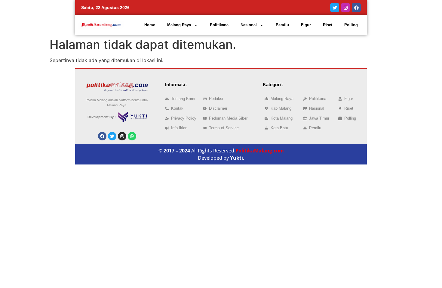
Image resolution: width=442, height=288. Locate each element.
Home (149, 25)
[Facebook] (356, 7)
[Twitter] (334, 7)
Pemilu (282, 25)
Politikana (219, 25)
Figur (306, 25)
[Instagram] (345, 7)
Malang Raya (179, 25)
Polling (351, 25)
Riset (327, 25)
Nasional (249, 25)
